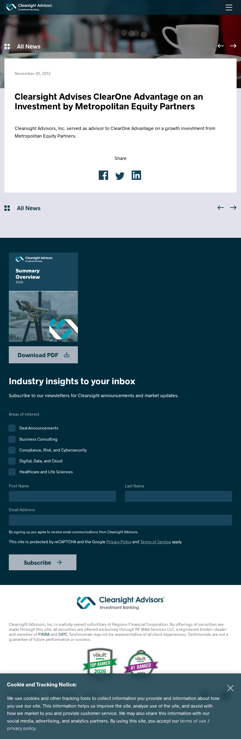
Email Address (73, 521)
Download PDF (39, 354)
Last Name (134, 486)
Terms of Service (155, 541)
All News (28, 46)
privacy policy (21, 728)
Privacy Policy (118, 541)
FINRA (44, 634)
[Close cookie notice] (230, 688)
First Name (19, 486)
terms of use (193, 720)
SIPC (62, 634)
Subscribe (38, 562)
